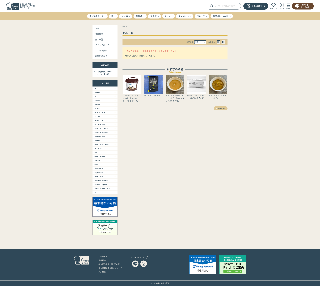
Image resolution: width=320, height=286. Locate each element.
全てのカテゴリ (96, 16)
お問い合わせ (101, 56)
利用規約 (102, 272)
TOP (97, 29)
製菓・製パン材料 (220, 16)
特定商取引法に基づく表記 (109, 264)
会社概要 (99, 34)
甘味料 (125, 16)
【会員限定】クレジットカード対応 (104, 73)
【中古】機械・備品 (102, 188)
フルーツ (201, 16)
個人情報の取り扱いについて (110, 268)
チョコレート (183, 16)
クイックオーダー (103, 45)
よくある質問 (101, 51)
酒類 (96, 152)
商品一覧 (99, 39)
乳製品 (139, 16)
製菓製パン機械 (100, 184)
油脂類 (153, 16)
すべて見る (221, 108)
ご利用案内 (103, 256)
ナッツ (167, 16)
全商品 (124, 26)
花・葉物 (98, 148)
